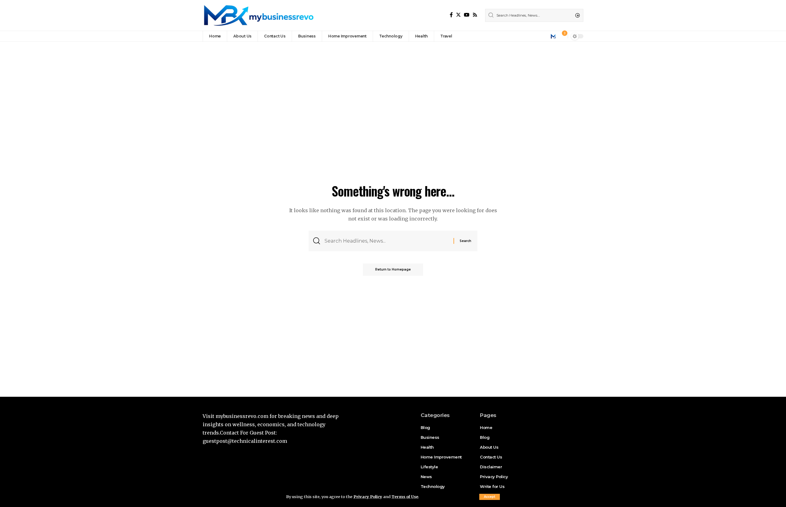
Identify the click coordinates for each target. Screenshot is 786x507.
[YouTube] (466, 15)
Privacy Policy (367, 496)
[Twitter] (458, 15)
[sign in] (553, 36)
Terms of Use (404, 496)
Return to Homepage (393, 269)
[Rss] (475, 15)
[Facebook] (451, 15)
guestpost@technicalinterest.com (245, 441)
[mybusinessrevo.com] (258, 15)
